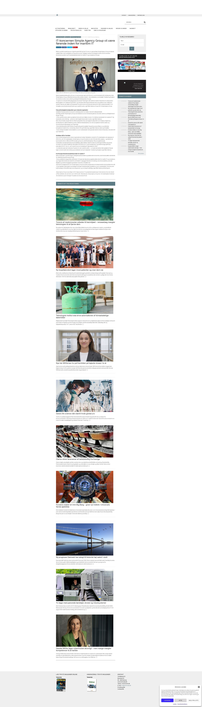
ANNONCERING (131, 15)
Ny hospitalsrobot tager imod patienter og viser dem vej (79, 270)
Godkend (167, 700)
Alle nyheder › (141, 153)
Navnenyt (67, 37)
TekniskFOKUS (71, 22)
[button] (199, 687)
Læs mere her (138, 88)
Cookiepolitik (121, 689)
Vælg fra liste (193, 700)
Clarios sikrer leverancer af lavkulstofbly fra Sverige (78, 459)
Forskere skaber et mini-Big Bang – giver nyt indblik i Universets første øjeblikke (135, 131)
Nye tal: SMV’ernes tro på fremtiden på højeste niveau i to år (81, 363)
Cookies (175, 704)
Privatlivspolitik (121, 687)
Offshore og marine (76, 37)
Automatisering (60, 37)
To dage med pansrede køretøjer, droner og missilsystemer (81, 603)
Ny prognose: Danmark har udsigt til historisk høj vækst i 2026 (81, 557)
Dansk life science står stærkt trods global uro (75, 414)
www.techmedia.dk (122, 681)
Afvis (180, 700)
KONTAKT (124, 15)
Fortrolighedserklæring (182, 704)
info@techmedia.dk (126, 685)
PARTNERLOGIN (141, 15)
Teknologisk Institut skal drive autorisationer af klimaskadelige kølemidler (135, 113)
